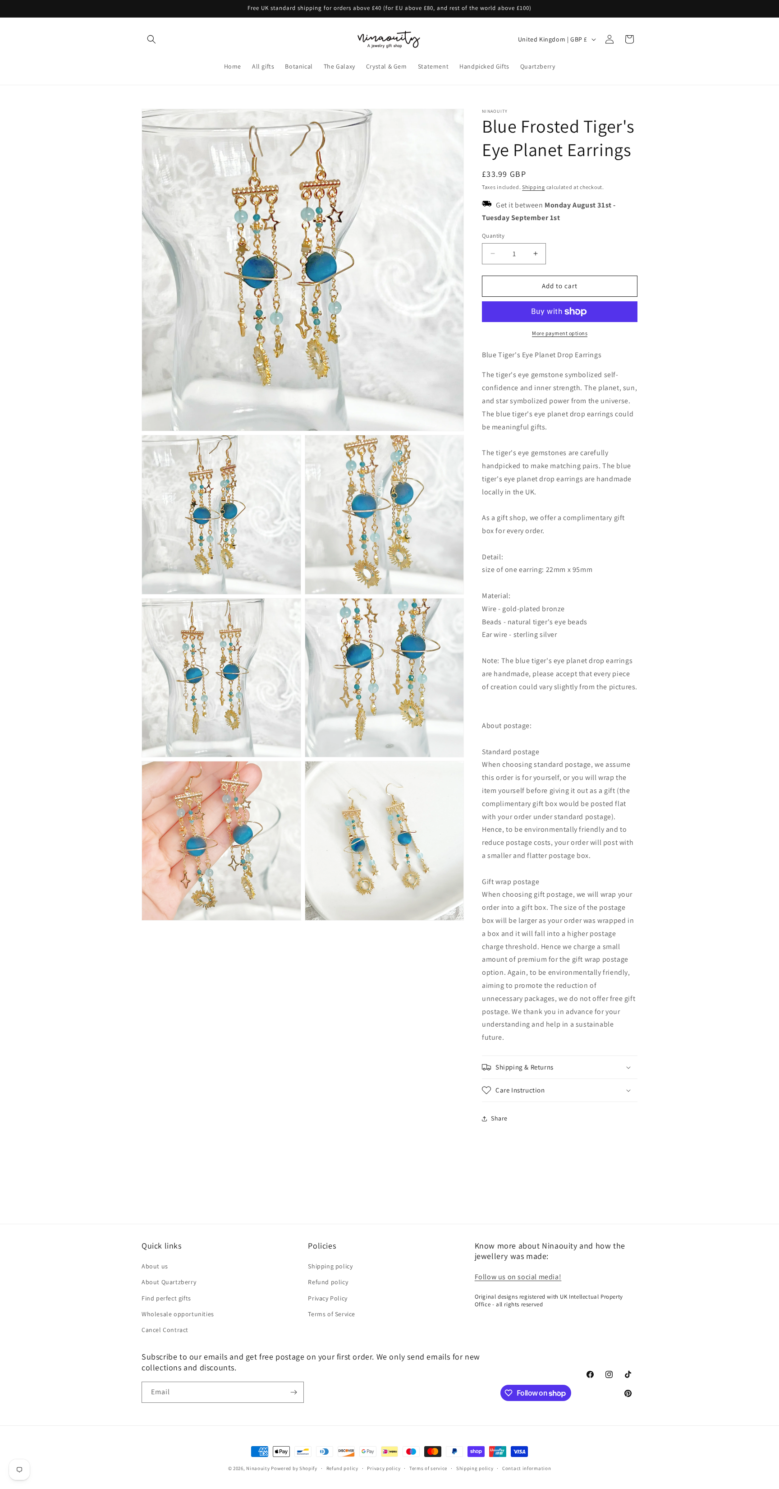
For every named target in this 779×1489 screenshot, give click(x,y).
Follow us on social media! (518, 1277)
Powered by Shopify (294, 1468)
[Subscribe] (293, 1392)
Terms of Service (331, 1314)
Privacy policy (383, 1468)
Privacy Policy (327, 1298)
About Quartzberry (169, 1282)
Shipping (533, 187)
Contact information (526, 1468)
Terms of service (428, 1468)
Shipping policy (330, 1266)
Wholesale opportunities (178, 1314)
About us (155, 1266)
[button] (151, 39)
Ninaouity (258, 1468)
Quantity (493, 236)
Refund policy (328, 1282)
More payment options (559, 333)
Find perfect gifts (166, 1298)
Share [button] (499, 1118)
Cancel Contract (165, 1330)
